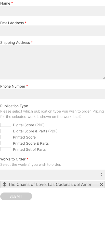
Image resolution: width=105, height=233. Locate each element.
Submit (16, 196)
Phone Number (12, 86)
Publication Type (14, 106)
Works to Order (12, 159)
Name (5, 3)
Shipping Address (15, 42)
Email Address (12, 23)
